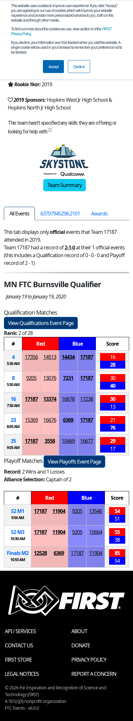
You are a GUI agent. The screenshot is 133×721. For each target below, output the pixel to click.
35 (13, 440)
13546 (95, 511)
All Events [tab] (19, 213)
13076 (49, 377)
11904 (58, 511)
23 (13, 419)
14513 (49, 356)
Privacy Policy (88, 659)
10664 (95, 532)
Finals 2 (17, 553)
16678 (68, 398)
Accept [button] (53, 66)
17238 (86, 398)
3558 (50, 440)
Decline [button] (79, 66)
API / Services (20, 631)
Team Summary (64, 185)
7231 (68, 377)
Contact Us (19, 645)
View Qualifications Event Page (41, 323)
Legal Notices (22, 673)
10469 (68, 440)
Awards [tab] (99, 213)
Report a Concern (93, 673)
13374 (49, 398)
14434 (68, 356)
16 (13, 398)
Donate (80, 645)
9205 (31, 377)
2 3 (17, 532)
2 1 (17, 511)
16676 (49, 419)
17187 (86, 356)
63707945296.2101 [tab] (60, 213)
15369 (31, 419)
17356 (31, 356)
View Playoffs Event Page (74, 461)
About (79, 631)
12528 (40, 553)
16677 (86, 440)
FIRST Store (18, 659)
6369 (68, 419)
